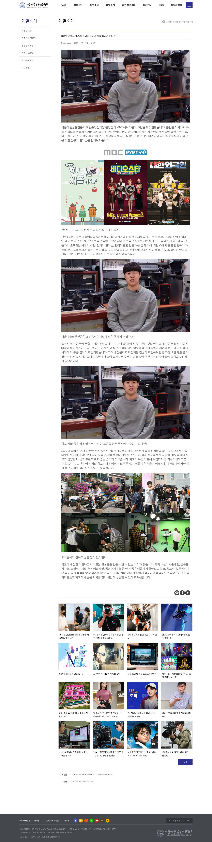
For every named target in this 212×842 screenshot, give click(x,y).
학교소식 (94, 5)
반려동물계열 (27, 52)
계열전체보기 (27, 30)
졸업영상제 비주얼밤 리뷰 (77, 781)
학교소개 (78, 5)
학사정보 (37, 820)
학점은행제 (176, 5)
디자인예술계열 (28, 38)
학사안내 (147, 5)
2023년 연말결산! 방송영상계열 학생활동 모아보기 (87, 774)
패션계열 (25, 67)
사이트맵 (66, 820)
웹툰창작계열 (27, 45)
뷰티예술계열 (27, 60)
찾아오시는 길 (25, 820)
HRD (161, 5)
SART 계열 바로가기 (176, 820)
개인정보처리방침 (52, 820)
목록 (185, 761)
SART (63, 5)
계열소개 (110, 5)
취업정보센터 (129, 5)
